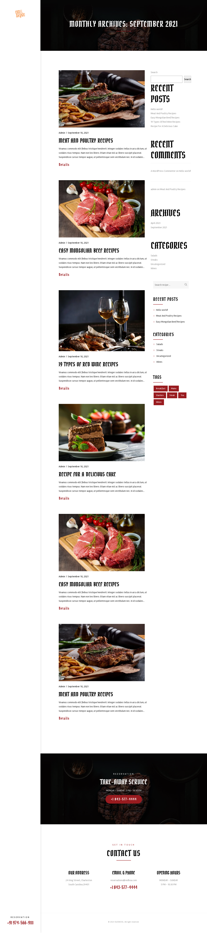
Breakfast (160, 388)
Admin (62, 132)
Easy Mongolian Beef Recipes (89, 250)
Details (65, 165)
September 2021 (159, 227)
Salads (154, 255)
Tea (182, 395)
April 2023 (155, 223)
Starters (160, 395)
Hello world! (157, 109)
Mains (173, 388)
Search (154, 72)
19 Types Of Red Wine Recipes (88, 364)
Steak (172, 395)
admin (154, 189)
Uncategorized (158, 264)
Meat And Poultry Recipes (86, 140)
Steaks (154, 259)
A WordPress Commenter (163, 171)
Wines (154, 268)
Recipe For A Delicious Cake (87, 474)
